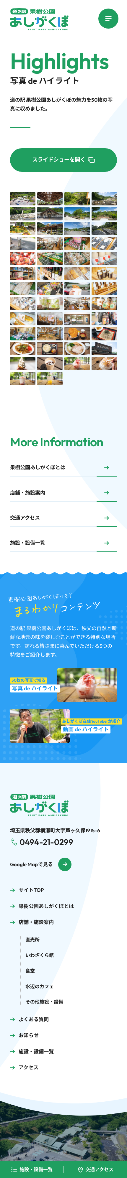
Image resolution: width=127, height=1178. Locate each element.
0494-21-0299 (46, 842)
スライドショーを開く (58, 159)
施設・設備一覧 (36, 1169)
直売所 (32, 940)
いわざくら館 (39, 955)
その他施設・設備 (44, 1002)
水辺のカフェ (39, 986)
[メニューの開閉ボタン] (108, 19)
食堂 (30, 971)
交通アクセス (99, 1169)
